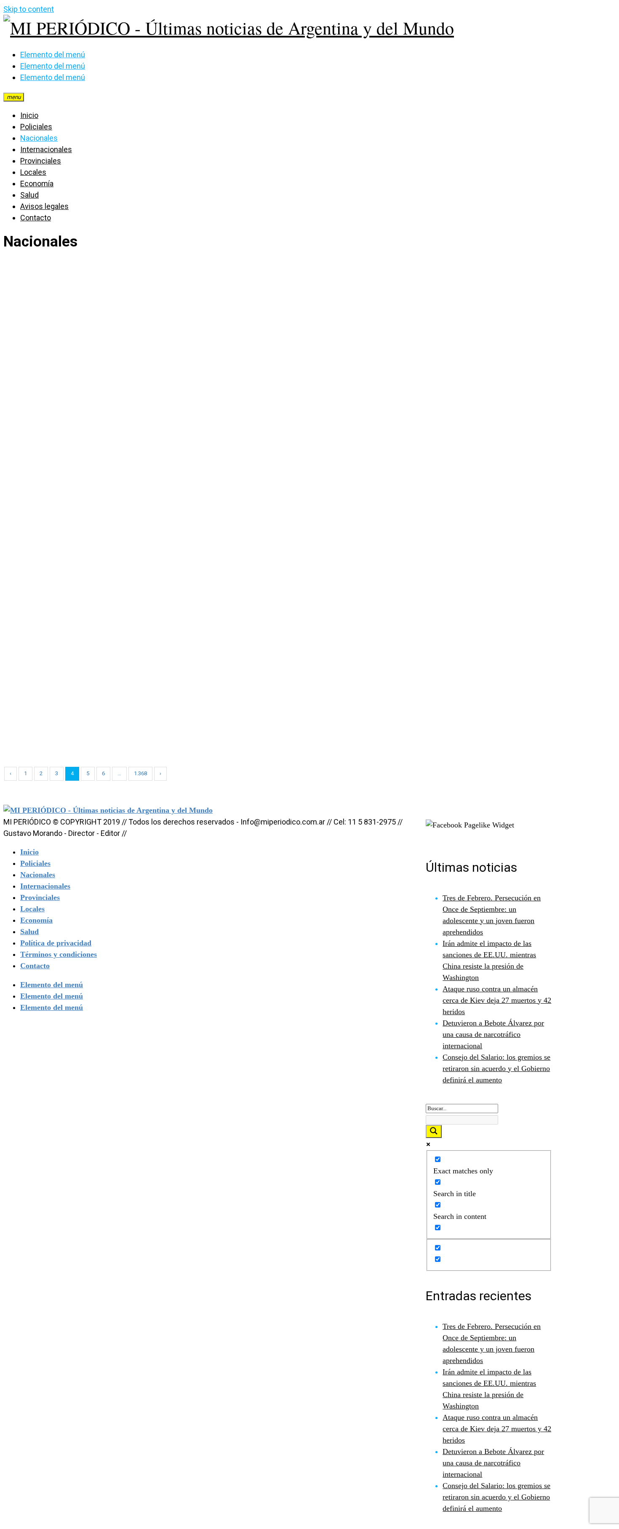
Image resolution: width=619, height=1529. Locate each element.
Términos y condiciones (58, 954)
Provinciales (40, 160)
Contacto (35, 217)
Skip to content (28, 9)
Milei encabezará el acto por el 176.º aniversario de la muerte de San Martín (507, 738)
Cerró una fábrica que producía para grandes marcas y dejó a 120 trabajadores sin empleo (96, 738)
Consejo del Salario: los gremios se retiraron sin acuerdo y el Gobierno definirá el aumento (496, 1068)
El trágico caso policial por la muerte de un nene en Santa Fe (307, 406)
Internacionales (46, 149)
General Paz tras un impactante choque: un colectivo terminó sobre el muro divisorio (300, 572)
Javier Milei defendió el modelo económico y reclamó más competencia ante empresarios (102, 406)
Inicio (29, 115)
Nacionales (39, 138)
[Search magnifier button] (434, 1131)
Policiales (36, 126)
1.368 (140, 773)
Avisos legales (44, 206)
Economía (36, 183)
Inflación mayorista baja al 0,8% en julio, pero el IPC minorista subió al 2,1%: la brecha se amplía (504, 572)
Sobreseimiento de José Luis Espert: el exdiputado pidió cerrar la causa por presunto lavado (98, 572)
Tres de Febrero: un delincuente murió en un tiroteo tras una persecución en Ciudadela (510, 406)
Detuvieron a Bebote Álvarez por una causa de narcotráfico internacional (493, 1034)
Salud (29, 194)
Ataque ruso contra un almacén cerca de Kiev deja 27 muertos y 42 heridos (497, 1000)
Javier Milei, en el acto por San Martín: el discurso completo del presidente (294, 738)
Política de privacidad (55, 943)
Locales (33, 172)
